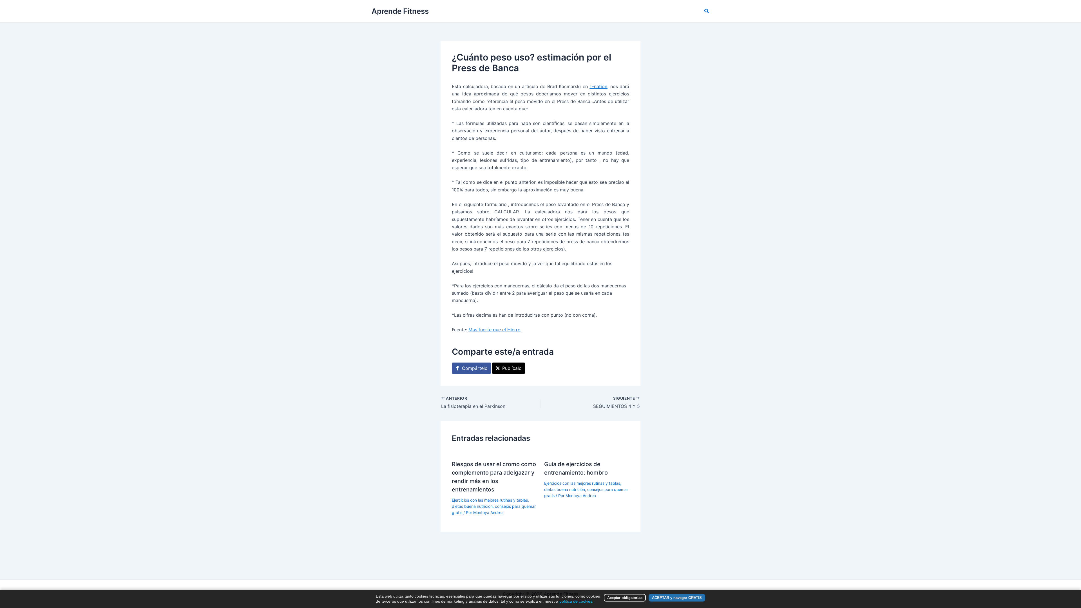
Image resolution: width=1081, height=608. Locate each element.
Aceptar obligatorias (624, 598)
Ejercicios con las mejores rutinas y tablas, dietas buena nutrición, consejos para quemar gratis (494, 506)
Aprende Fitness (400, 11)
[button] (706, 11)
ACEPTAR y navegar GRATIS (677, 598)
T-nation (598, 86)
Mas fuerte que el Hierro (494, 329)
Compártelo (475, 368)
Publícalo (512, 368)
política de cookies (575, 601)
